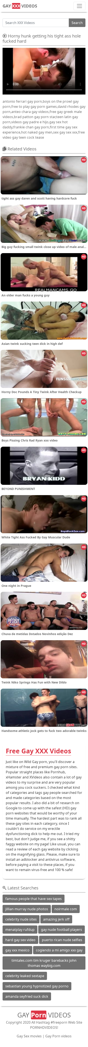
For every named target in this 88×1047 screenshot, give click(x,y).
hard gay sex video (20, 939)
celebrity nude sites (21, 919)
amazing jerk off (56, 919)
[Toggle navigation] (79, 6)
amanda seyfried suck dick (26, 996)
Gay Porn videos (58, 1036)
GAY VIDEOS (20, 6)
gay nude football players (61, 929)
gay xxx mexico (17, 950)
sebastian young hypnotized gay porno (37, 986)
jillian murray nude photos (26, 909)
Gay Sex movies (29, 1036)
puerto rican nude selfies (62, 939)
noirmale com (65, 909)
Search (77, 22)
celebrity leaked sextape (24, 975)
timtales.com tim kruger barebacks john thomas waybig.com (44, 963)
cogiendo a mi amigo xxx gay (59, 950)
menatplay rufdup (20, 929)
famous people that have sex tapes (33, 898)
